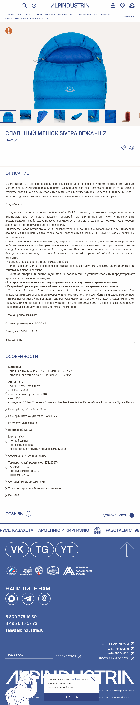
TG (42, 550)
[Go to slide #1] (8, 116)
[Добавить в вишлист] (123, 147)
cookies (75, 678)
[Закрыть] (93, 679)
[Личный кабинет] (113, 5)
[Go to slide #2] (25, 116)
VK (17, 550)
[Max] (11, 599)
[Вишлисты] (122, 5)
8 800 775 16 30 (21, 617)
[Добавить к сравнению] (132, 147)
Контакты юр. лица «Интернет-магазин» (115, 691)
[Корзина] (132, 5)
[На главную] (70, 5)
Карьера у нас (118, 653)
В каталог (128, 16)
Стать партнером (115, 644)
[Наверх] (127, 549)
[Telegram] (28, 599)
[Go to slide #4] (59, 116)
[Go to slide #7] (110, 116)
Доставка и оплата (114, 658)
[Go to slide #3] (42, 116)
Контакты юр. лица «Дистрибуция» (112, 697)
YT (67, 550)
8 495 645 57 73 (21, 624)
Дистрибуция (118, 649)
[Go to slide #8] (128, 116)
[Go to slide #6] (93, 116)
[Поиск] (25, 5)
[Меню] (10, 5)
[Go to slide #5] (76, 116)
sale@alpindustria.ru (24, 630)
